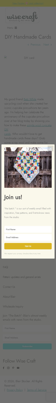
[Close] (50, 148)
